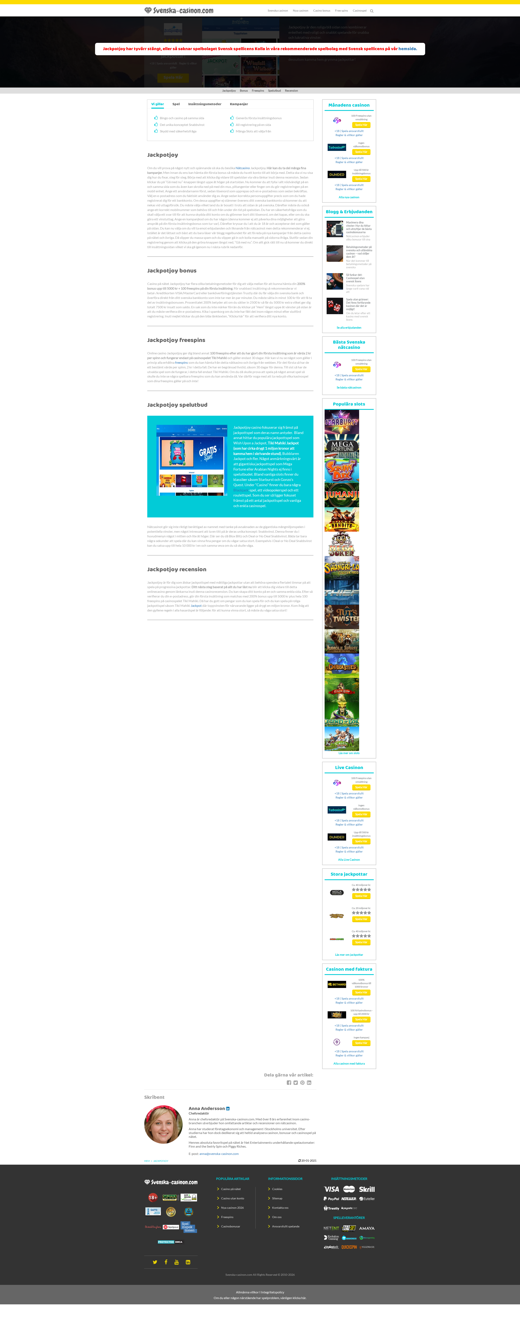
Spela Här (361, 124)
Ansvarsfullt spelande (285, 1226)
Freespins (258, 90)
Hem (147, 1160)
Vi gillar (157, 104)
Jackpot (196, 605)
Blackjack (240, 490)
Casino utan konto (232, 1198)
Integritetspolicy (272, 1292)
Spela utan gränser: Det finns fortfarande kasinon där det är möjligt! (358, 304)
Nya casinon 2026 (232, 1207)
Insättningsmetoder (204, 104)
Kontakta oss (280, 1207)
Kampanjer (239, 104)
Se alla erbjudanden (349, 327)
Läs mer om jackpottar (349, 954)
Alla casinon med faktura (349, 1063)
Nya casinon (300, 10)
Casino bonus (321, 10)
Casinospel (360, 10)
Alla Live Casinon (349, 859)
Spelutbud (274, 90)
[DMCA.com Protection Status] (170, 1241)
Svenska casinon (278, 10)
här (303, 1298)
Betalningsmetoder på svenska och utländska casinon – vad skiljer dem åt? (359, 251)
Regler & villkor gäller (349, 135)
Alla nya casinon (349, 197)
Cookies (277, 1189)
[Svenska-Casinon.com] (180, 10)
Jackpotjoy (229, 90)
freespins (181, 362)
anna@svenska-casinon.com (219, 1154)
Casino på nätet (231, 1189)
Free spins (341, 10)
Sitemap (277, 1198)
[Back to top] (510, 1310)
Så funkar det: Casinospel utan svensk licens (355, 278)
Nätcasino (243, 168)
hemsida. (408, 49)
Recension (291, 90)
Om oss (277, 1217)
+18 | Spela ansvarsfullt (349, 131)
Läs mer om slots (349, 753)
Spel (176, 104)
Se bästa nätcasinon (349, 387)
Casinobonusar (230, 1226)
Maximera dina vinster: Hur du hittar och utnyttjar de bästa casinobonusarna (359, 227)
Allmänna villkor (247, 1292)
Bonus (244, 90)
